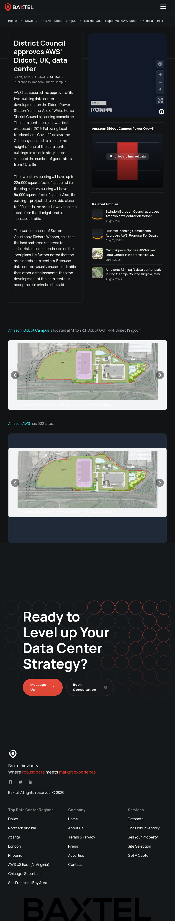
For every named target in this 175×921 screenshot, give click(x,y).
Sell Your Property (143, 837)
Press (73, 846)
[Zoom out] (160, 82)
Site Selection (139, 846)
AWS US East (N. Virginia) (28, 864)
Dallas (13, 818)
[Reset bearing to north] (160, 90)
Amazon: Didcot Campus (58, 21)
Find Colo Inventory (144, 828)
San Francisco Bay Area (27, 882)
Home (73, 818)
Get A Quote (138, 855)
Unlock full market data (130, 156)
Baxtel (12, 21)
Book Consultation (84, 687)
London (14, 846)
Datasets (136, 818)
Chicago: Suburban (24, 873)
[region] (127, 75)
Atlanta (14, 837)
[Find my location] (160, 64)
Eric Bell (54, 77)
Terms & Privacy (81, 837)
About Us (76, 828)
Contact (75, 864)
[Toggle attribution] (161, 111)
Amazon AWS (19, 423)
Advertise (76, 855)
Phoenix (15, 855)
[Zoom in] (160, 74)
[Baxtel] (19, 7)
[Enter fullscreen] (160, 100)
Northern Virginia (22, 828)
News (29, 21)
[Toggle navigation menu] (163, 7)
